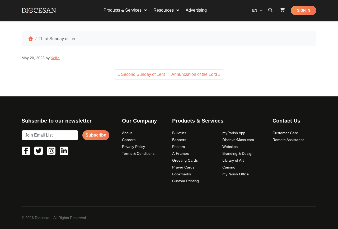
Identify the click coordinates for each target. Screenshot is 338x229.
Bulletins (179, 133)
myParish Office (235, 174)
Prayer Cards (183, 167)
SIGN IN (303, 10)
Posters (178, 146)
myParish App (233, 133)
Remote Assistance (288, 140)
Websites (230, 146)
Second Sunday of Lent (143, 74)
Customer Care (285, 133)
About (127, 133)
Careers (128, 140)
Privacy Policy (133, 146)
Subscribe (96, 135)
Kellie (55, 58)
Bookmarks (181, 174)
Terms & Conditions (138, 153)
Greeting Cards (185, 160)
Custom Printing (185, 181)
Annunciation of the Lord (194, 74)
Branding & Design (237, 153)
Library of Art (233, 160)
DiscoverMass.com (238, 140)
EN (255, 10)
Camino (228, 167)
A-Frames (180, 153)
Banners (179, 140)
